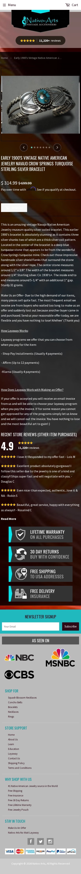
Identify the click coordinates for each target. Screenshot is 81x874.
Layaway (12, 753)
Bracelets (12, 707)
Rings (11, 716)
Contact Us (14, 758)
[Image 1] (31, 147)
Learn (11, 744)
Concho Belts (15, 702)
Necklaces (13, 712)
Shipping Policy (16, 763)
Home (4, 58)
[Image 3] (37, 147)
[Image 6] (46, 147)
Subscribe (70, 626)
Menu (12, 5)
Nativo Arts (38, 863)
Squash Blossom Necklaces (22, 697)
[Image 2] (34, 147)
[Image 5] (43, 147)
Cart (74, 5)
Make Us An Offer (17, 828)
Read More (8, 519)
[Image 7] (49, 147)
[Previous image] (24, 147)
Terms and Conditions (19, 768)
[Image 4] (40, 147)
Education (13, 749)
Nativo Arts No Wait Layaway (23, 832)
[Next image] (57, 147)
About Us (13, 739)
